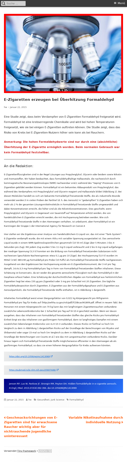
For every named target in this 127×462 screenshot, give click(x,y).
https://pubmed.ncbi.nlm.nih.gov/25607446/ (34, 370)
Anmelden (45, 451)
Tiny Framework (26, 451)
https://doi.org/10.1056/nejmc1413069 (31, 356)
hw (5, 107)
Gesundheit (43, 399)
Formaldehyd (76, 399)
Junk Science (57, 399)
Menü (121, 3)
